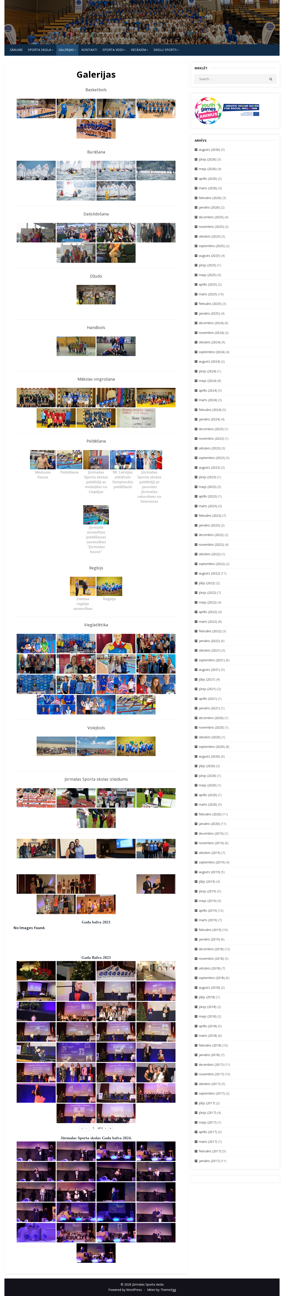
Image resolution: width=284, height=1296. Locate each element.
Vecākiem (138, 50)
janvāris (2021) (209, 708)
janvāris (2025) (209, 313)
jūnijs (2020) (207, 776)
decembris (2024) (211, 323)
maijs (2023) (208, 487)
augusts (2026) (209, 149)
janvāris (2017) (209, 1161)
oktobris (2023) (210, 448)
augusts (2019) (209, 872)
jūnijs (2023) (207, 477)
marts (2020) (208, 804)
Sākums (16, 50)
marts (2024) (208, 400)
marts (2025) (208, 294)
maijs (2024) (208, 381)
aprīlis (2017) (208, 1132)
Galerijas (66, 50)
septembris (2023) (212, 458)
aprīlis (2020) (208, 795)
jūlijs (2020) (207, 766)
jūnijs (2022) (207, 592)
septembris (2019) (212, 862)
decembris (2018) (211, 949)
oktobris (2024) (210, 342)
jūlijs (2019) (207, 881)
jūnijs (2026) (207, 159)
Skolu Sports (165, 50)
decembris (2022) (211, 535)
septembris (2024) (212, 352)
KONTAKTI (89, 50)
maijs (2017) (208, 1122)
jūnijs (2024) (207, 371)
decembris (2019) (211, 833)
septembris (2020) (212, 747)
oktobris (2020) (210, 737)
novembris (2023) (211, 438)
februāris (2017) (210, 1151)
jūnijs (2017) (207, 1112)
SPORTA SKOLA (39, 50)
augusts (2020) (209, 756)
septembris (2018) (212, 978)
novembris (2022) (211, 544)
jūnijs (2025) (207, 265)
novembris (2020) (211, 727)
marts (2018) (208, 1035)
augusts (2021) (209, 669)
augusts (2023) (209, 467)
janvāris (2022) (209, 641)
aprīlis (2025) (208, 284)
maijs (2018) (208, 1016)
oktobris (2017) (210, 1084)
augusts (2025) (209, 255)
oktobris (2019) (210, 853)
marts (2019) (208, 920)
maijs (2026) (208, 169)
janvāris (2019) (209, 939)
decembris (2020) (211, 718)
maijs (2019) (208, 901)
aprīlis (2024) (208, 390)
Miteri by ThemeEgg (161, 1290)
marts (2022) (208, 621)
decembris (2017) (211, 1064)
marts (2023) (208, 506)
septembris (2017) (212, 1093)
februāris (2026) (210, 198)
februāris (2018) (210, 1045)
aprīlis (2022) (208, 612)
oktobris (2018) (210, 968)
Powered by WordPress (125, 1290)
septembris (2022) (212, 564)
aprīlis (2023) (208, 496)
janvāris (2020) (209, 824)
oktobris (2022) (210, 554)
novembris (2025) (211, 226)
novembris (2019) (211, 843)
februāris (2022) (210, 631)
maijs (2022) (208, 602)
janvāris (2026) (209, 207)
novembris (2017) (211, 1074)
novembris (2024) (211, 333)
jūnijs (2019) (207, 891)
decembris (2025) (211, 217)
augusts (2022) (209, 573)
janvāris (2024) (209, 419)
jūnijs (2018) (207, 1007)
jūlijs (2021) (207, 679)
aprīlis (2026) (208, 178)
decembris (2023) (211, 429)
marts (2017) (208, 1141)
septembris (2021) (212, 660)
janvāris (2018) (209, 1055)
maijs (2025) (208, 275)
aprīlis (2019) (208, 910)
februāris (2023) (210, 515)
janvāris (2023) (209, 525)
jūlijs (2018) (207, 997)
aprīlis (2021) (208, 698)
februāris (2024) (210, 410)
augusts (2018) (209, 987)
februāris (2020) (210, 814)
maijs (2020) (208, 785)
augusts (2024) (209, 361)
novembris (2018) (211, 958)
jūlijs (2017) (207, 1103)
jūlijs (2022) (207, 583)
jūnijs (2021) (207, 689)
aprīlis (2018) (208, 1026)
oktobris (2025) (210, 236)
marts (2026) (208, 188)
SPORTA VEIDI (113, 50)
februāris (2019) (210, 930)
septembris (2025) (212, 246)
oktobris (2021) (210, 650)
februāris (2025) (210, 304)
